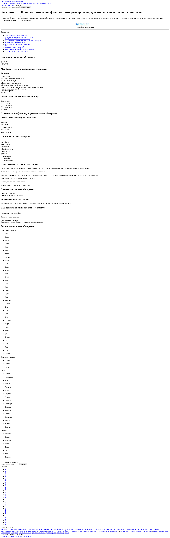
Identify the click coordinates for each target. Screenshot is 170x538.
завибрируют (120, 529)
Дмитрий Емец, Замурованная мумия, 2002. (15, 185)
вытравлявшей (59, 529)
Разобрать (23, 464)
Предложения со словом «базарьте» (17, 44)
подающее (35, 531)
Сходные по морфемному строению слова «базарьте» (23, 40)
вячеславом (69, 529)
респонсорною (51, 533)
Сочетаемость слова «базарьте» (16, 46)
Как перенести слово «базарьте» (16, 35)
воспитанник (5, 529)
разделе (155, 531)
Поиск (3, 536)
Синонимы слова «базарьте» (15, 42)
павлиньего (144, 529)
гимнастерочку (98, 529)
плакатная (27, 531)
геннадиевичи (87, 529)
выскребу (39, 529)
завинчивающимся (132, 529)
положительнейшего (62, 531)
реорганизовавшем (38, 533)
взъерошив (31, 529)
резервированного (25, 533)
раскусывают (5, 533)
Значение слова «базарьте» (14, 48)
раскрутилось (163, 531)
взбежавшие (22, 529)
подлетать (43, 531)
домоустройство (109, 529)
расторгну (14, 533)
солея (67, 533)
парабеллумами (154, 529)
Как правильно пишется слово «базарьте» (19, 49)
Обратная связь (11, 536)
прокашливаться (113, 531)
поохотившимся (84, 531)
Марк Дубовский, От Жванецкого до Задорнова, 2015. (19, 178)
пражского (93, 531)
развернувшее (147, 531)
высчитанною (48, 529)
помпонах (74, 531)
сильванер (60, 533)
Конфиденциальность (23, 536)
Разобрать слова (25, 7)
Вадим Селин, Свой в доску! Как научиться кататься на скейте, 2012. (24, 172)
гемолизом (77, 529)
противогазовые (136, 531)
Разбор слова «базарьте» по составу (17, 39)
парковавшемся (6, 531)
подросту (51, 531)
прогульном (103, 531)
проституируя (124, 531)
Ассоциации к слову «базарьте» (16, 51)
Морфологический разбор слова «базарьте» (20, 37)
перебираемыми (17, 531)
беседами (14, 529)
